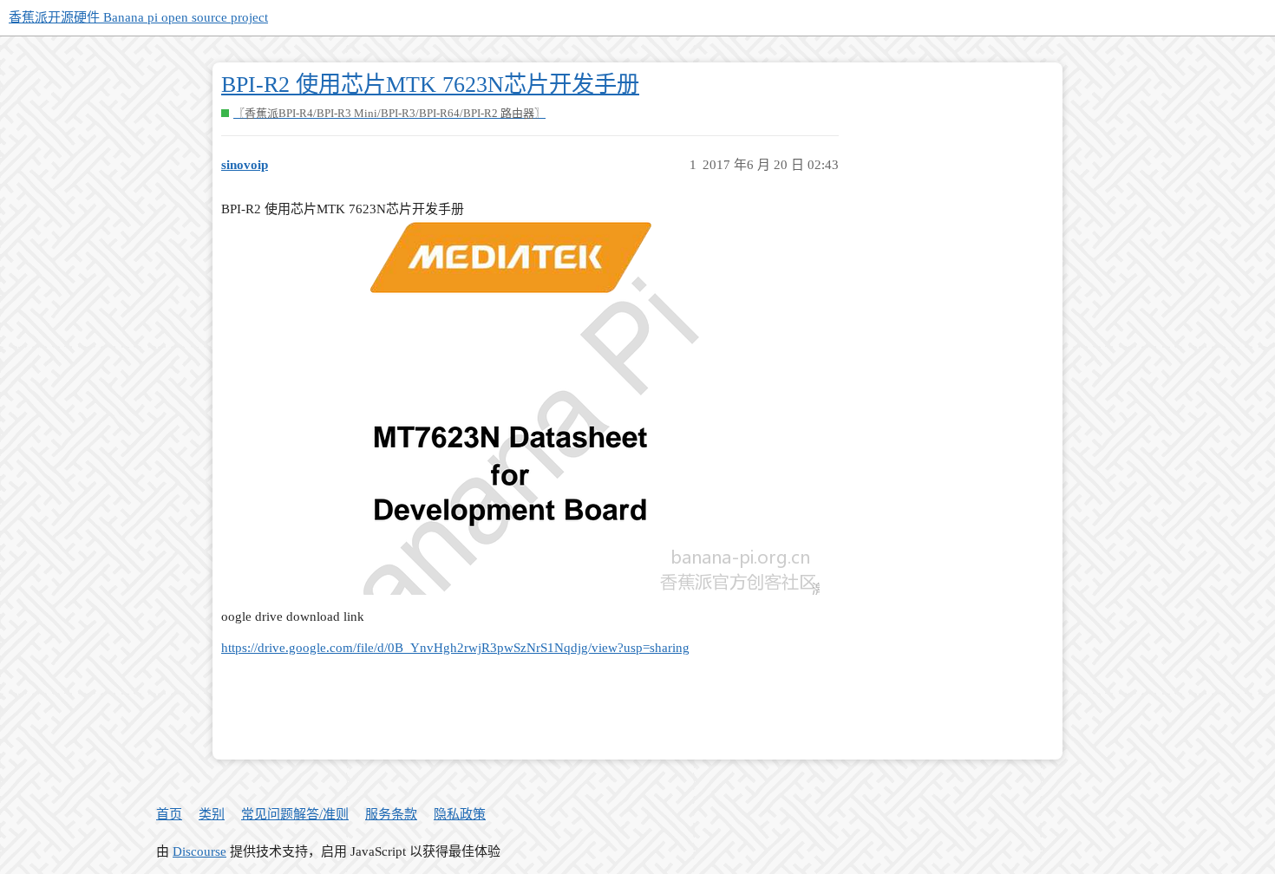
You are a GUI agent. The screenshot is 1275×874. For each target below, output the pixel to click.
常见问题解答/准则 (295, 814)
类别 (212, 814)
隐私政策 (460, 814)
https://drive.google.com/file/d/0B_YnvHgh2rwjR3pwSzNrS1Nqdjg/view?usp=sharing (455, 648)
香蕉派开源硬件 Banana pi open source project (138, 17)
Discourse (199, 851)
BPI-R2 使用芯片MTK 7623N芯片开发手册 (430, 84)
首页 (169, 814)
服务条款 (391, 814)
